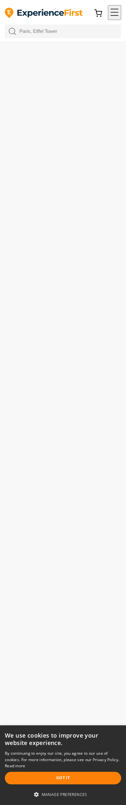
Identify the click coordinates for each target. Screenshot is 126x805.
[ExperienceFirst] (44, 13)
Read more (15, 766)
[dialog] (63, 765)
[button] (114, 12)
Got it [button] (63, 777)
